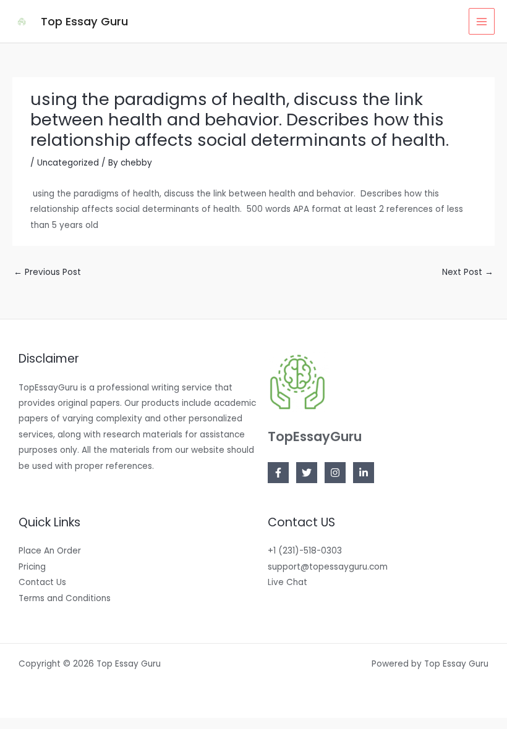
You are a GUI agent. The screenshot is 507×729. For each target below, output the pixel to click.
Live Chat (287, 582)
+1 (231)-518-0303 (305, 551)
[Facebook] (278, 472)
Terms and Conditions (65, 598)
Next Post (467, 272)
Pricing (32, 567)
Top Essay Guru (84, 21)
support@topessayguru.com (328, 567)
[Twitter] (306, 472)
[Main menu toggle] (482, 21)
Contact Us (42, 582)
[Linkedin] (363, 472)
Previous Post (47, 272)
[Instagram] (335, 472)
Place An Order (50, 551)
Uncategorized (68, 163)
